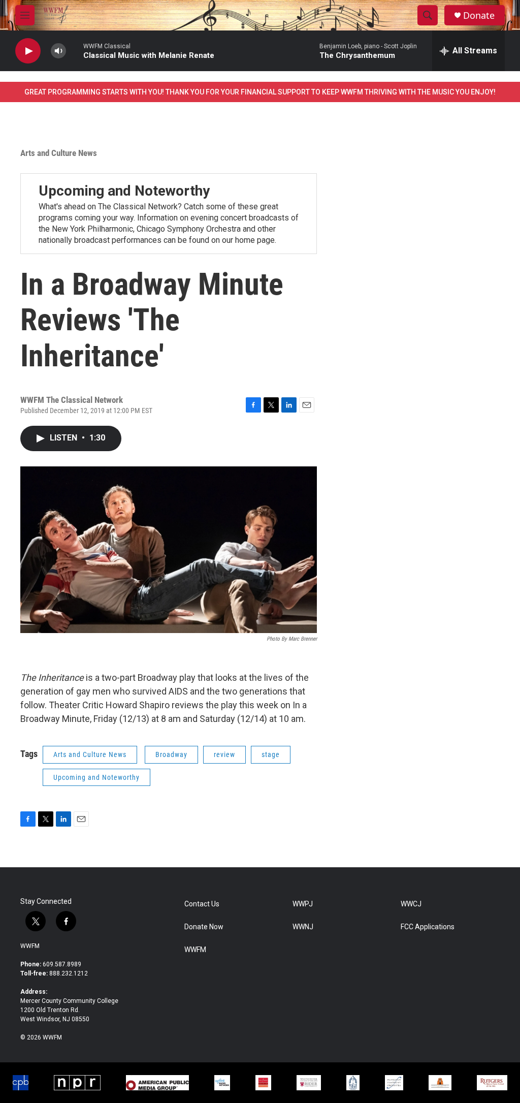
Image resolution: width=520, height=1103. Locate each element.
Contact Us (201, 904)
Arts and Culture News (58, 153)
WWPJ (302, 904)
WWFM (30, 946)
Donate (479, 15)
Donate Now (203, 927)
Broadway (171, 754)
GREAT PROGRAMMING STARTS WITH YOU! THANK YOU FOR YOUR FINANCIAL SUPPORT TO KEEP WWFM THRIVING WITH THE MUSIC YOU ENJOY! (260, 92)
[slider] (74, 50)
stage (271, 754)
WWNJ (302, 927)
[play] (28, 51)
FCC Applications (427, 927)
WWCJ (411, 904)
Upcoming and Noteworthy (124, 190)
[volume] (58, 51)
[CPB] (20, 1083)
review (224, 754)
